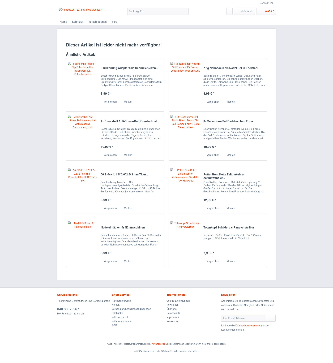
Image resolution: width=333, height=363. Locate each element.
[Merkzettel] (229, 11)
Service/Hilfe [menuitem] (266, 3)
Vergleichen (110, 101)
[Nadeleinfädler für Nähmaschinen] (82, 242)
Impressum (172, 317)
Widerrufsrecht (120, 317)
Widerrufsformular (122, 321)
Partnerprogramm (121, 300)
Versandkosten (158, 343)
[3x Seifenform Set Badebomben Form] (185, 136)
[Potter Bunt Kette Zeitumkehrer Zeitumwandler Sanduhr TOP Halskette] (185, 189)
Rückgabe (117, 313)
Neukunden (172, 321)
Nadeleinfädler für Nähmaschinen (123, 227)
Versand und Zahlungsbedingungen (131, 308)
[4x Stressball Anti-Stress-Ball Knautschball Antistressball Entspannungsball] (82, 136)
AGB (114, 325)
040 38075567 (68, 309)
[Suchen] (185, 11)
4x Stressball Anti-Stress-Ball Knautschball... (130, 121)
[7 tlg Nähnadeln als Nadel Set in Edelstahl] (185, 83)
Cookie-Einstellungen (178, 300)
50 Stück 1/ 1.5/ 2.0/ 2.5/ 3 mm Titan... (124, 174)
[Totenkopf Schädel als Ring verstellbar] (185, 242)
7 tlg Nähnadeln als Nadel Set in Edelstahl (230, 68)
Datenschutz (173, 313)
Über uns (171, 308)
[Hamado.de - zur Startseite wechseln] (80, 12)
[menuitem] (158, 13)
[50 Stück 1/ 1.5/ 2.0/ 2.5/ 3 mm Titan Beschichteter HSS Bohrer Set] (82, 189)
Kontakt (116, 304)
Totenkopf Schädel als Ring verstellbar (228, 227)
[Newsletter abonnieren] (270, 318)
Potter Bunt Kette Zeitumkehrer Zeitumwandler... (223, 176)
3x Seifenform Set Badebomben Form (228, 121)
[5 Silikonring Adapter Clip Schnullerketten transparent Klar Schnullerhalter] (82, 83)
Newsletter (172, 304)
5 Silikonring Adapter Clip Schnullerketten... (129, 68)
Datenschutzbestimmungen (250, 325)
